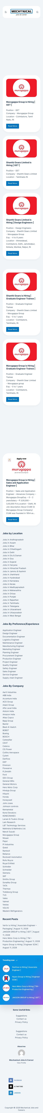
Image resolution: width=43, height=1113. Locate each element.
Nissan (6, 838)
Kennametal (8, 809)
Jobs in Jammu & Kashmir (14, 571)
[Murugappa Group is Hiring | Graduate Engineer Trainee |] (21, 352)
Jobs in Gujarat (9, 562)
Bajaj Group (8, 721)
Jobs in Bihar (8, 546)
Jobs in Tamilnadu (11, 603)
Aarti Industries (9, 692)
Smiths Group (9, 879)
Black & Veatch (9, 727)
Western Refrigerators (12, 911)
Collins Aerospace (11, 752)
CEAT (5, 743)
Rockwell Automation (12, 857)
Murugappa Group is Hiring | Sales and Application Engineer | (20, 483)
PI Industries (8, 844)
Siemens (6, 873)
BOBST (6, 730)
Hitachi (6, 793)
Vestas (6, 904)
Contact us (21, 1019)
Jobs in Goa (8, 558)
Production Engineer (12, 658)
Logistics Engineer (11, 639)
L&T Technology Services (14, 825)
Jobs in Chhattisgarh (12, 549)
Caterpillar (7, 740)
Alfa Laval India (9, 708)
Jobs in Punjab (9, 596)
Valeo (5, 898)
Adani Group (8, 705)
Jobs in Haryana (10, 565)
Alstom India (8, 711)
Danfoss (6, 759)
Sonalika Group (9, 882)
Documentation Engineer (14, 636)
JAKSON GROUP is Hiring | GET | (17, 932)
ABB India (7, 695)
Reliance (6, 854)
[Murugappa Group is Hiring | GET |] (21, 88)
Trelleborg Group (10, 892)
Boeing (6, 733)
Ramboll (6, 851)
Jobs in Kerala (9, 584)
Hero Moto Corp (10, 787)
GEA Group (8, 778)
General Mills (8, 781)
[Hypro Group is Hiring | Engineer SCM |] (6, 978)
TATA (5, 885)
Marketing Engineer (11, 649)
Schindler (7, 866)
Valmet (6, 901)
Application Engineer (12, 630)
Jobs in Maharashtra (12, 590)
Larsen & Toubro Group (13, 819)
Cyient (5, 755)
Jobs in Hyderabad (11, 578)
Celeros (6, 746)
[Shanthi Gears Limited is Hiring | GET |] (21, 148)
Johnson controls (10, 806)
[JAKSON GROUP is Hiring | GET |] (6, 997)
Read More (13, 126)
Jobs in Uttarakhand (12, 609)
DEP (4, 762)
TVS (4, 895)
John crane (8, 803)
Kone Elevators (9, 812)
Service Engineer (10, 674)
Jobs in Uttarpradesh (12, 612)
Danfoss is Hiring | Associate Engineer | (24, 968)
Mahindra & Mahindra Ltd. (14, 828)
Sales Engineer (9, 671)
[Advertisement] (21, 3)
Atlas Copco (8, 717)
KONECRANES (9, 816)
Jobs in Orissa (9, 593)
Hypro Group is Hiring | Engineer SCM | (20, 944)
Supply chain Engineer (13, 678)
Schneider (7, 870)
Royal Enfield (8, 863)
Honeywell (7, 800)
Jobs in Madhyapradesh (13, 587)
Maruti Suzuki (9, 831)
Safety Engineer (10, 668)
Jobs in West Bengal (12, 615)
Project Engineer (10, 662)
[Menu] (6, 12)
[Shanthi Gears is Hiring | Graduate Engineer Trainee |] (21, 282)
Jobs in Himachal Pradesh (14, 568)
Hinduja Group (9, 790)
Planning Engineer (11, 652)
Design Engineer (10, 633)
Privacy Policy (21, 1022)
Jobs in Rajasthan (11, 600)
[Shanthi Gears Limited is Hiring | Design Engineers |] (21, 206)
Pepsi (5, 841)
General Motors (10, 784)
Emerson (7, 765)
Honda (6, 797)
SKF (4, 876)
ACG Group (8, 701)
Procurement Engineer (13, 655)
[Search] (37, 12)
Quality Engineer (10, 665)
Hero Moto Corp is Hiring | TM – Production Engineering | (25, 987)
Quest (5, 847)
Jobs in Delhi (8, 552)
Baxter (5, 724)
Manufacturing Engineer (13, 646)
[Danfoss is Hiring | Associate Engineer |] (6, 968)
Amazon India (9, 714)
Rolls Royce (8, 860)
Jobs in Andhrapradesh (13, 539)
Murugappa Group (11, 835)
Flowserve (7, 768)
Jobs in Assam (9, 543)
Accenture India (10, 698)
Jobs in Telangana (11, 606)
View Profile (21, 1063)
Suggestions (21, 1015)
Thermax (7, 889)
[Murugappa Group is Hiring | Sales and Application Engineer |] (21, 466)
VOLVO (6, 908)
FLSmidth (7, 771)
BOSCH (6, 736)
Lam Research (9, 822)
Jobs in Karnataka (11, 581)
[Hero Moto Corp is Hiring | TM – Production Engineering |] (6, 988)
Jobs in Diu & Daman (12, 555)
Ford (5, 774)
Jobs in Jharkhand (11, 574)
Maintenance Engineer (13, 643)
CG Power (7, 749)
